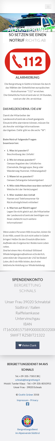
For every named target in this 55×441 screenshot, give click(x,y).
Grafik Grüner (25, 394)
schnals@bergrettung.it (27, 379)
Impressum (22, 400)
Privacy (34, 400)
